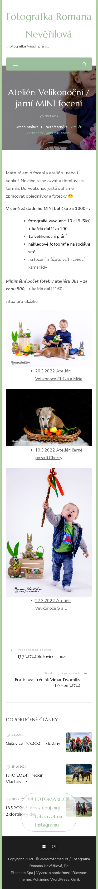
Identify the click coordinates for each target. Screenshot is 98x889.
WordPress (59, 879)
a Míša (75, 379)
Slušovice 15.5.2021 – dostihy (33, 743)
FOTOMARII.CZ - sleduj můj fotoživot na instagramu (52, 812)
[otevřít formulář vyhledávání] (84, 64)
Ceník (75, 879)
